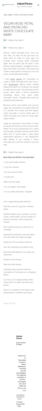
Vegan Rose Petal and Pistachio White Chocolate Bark (19, 29)
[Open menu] (38, 5)
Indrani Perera (24, 3)
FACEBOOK (20, 396)
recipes (19, 79)
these (12, 79)
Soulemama (13, 84)
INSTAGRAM (20, 395)
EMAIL (19, 398)
